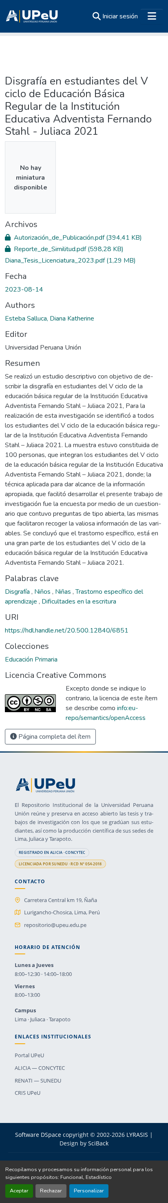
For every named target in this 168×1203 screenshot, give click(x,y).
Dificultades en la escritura (79, 601)
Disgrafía (18, 591)
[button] (32, 16)
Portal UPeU (29, 1055)
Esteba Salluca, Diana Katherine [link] (49, 318)
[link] (84, 238)
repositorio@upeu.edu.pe (55, 925)
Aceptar (19, 1190)
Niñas (64, 591)
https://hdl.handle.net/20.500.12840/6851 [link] (66, 630)
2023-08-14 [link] (24, 289)
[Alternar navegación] (151, 16)
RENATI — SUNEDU (38, 1080)
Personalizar (89, 1190)
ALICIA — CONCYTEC (40, 1068)
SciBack (98, 1143)
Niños (43, 591)
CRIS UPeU (27, 1092)
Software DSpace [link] (38, 1134)
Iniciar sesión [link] (120, 16)
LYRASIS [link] (137, 1134)
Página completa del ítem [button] (54, 736)
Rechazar (51, 1190)
